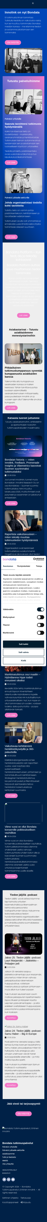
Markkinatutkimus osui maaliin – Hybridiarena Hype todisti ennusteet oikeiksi (22, 677)
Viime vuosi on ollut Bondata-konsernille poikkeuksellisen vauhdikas (21, 829)
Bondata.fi (6, 1173)
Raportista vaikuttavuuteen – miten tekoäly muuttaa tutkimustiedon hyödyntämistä (21, 537)
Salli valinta (24, 652)
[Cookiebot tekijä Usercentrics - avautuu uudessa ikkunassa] (33, 559)
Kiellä (23, 660)
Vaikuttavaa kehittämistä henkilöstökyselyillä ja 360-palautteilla (19, 749)
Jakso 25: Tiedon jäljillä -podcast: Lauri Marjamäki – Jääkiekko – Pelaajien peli (23, 960)
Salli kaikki (23, 644)
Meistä (5, 1160)
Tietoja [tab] (39, 566)
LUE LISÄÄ (11, 163)
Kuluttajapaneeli (10, 1202)
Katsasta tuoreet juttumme (23, 418)
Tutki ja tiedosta (9, 1157)
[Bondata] (23, 1129)
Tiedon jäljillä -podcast (23, 894)
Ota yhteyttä (13, 43)
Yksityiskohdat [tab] (23, 566)
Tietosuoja (26, 1198)
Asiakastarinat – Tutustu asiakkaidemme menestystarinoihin (23, 332)
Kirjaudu (26, 1202)
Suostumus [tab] (8, 566)
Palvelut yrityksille (9, 1147)
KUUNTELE (11, 1018)
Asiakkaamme (8, 1154)
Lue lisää (11, 237)
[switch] (40, 617)
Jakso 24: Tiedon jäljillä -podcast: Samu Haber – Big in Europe (23, 1032)
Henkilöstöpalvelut (9, 1170)
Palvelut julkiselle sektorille (13, 1150)
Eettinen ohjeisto (10, 1198)
